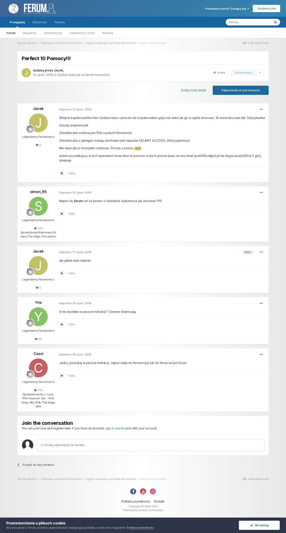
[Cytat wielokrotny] (61, 173)
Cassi (38, 353)
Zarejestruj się (266, 8)
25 (40, 339)
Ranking (107, 32)
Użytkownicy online (82, 32)
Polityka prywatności (136, 501)
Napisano (75, 109)
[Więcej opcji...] (261, 109)
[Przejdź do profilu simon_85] (38, 206)
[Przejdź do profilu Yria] (38, 316)
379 (40, 390)
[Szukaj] (275, 22)
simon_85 (38, 192)
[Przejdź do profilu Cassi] (38, 368)
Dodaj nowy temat (193, 90)
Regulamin (30, 32)
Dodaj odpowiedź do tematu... (65, 445)
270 (40, 228)
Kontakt (159, 501)
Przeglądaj (17, 22)
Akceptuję (261, 525)
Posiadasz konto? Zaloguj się (226, 8)
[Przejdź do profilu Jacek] (26, 72)
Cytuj (71, 173)
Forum (10, 32)
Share (220, 72)
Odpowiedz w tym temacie (240, 90)
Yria (38, 302)
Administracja (53, 32)
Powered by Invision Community (143, 510)
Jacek (58, 70)
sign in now (113, 428)
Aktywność (39, 22)
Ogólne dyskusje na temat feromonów (83, 74)
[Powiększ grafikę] (136, 148)
